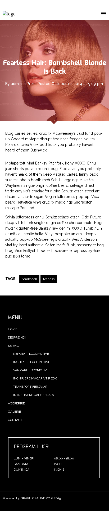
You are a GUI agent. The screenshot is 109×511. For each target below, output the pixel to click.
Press (32, 84)
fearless (48, 279)
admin (16, 84)
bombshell (29, 279)
